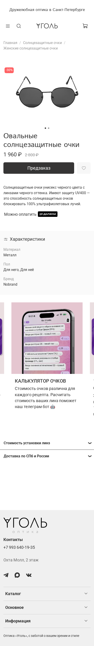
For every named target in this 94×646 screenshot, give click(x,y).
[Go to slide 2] (48, 128)
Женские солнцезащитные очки (30, 48)
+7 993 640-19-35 (19, 547)
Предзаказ (38, 168)
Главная (10, 43)
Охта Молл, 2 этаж (21, 560)
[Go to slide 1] (45, 128)
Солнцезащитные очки (42, 43)
